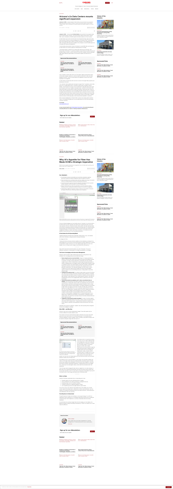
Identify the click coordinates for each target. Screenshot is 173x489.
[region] (86, 487)
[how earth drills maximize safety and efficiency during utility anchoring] (105, 24)
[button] (60, 3)
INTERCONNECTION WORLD (77, 107)
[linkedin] (75, 171)
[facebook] (73, 171)
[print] (94, 171)
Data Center (61, 13)
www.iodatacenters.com (64, 103)
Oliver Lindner (61, 168)
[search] (61, 3)
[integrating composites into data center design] (105, 44)
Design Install (99, 30)
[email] (80, 171)
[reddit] (78, 171)
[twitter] (77, 171)
